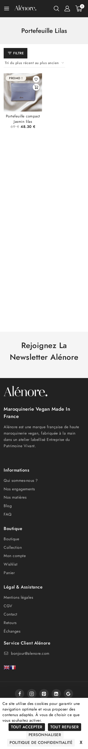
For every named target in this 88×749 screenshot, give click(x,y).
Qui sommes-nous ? (21, 480)
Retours (10, 623)
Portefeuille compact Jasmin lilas (23, 119)
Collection (13, 547)
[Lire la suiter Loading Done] (36, 87)
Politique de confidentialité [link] (41, 742)
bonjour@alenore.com (30, 653)
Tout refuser (64, 727)
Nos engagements (19, 489)
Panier (9, 573)
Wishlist (10, 564)
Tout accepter (27, 727)
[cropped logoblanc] (26, 392)
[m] (31, 693)
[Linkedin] (56, 693)
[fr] (13, 667)
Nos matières (15, 497)
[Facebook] (19, 693)
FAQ (8, 514)
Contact (10, 614)
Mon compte (15, 556)
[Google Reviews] (68, 693)
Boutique (11, 539)
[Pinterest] (44, 693)
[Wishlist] (36, 79)
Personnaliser (45, 735)
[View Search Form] (56, 8)
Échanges (12, 631)
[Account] (67, 8)
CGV (8, 606)
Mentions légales (18, 597)
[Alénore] (25, 8)
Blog (8, 506)
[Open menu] (7, 8)
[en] (7, 667)
